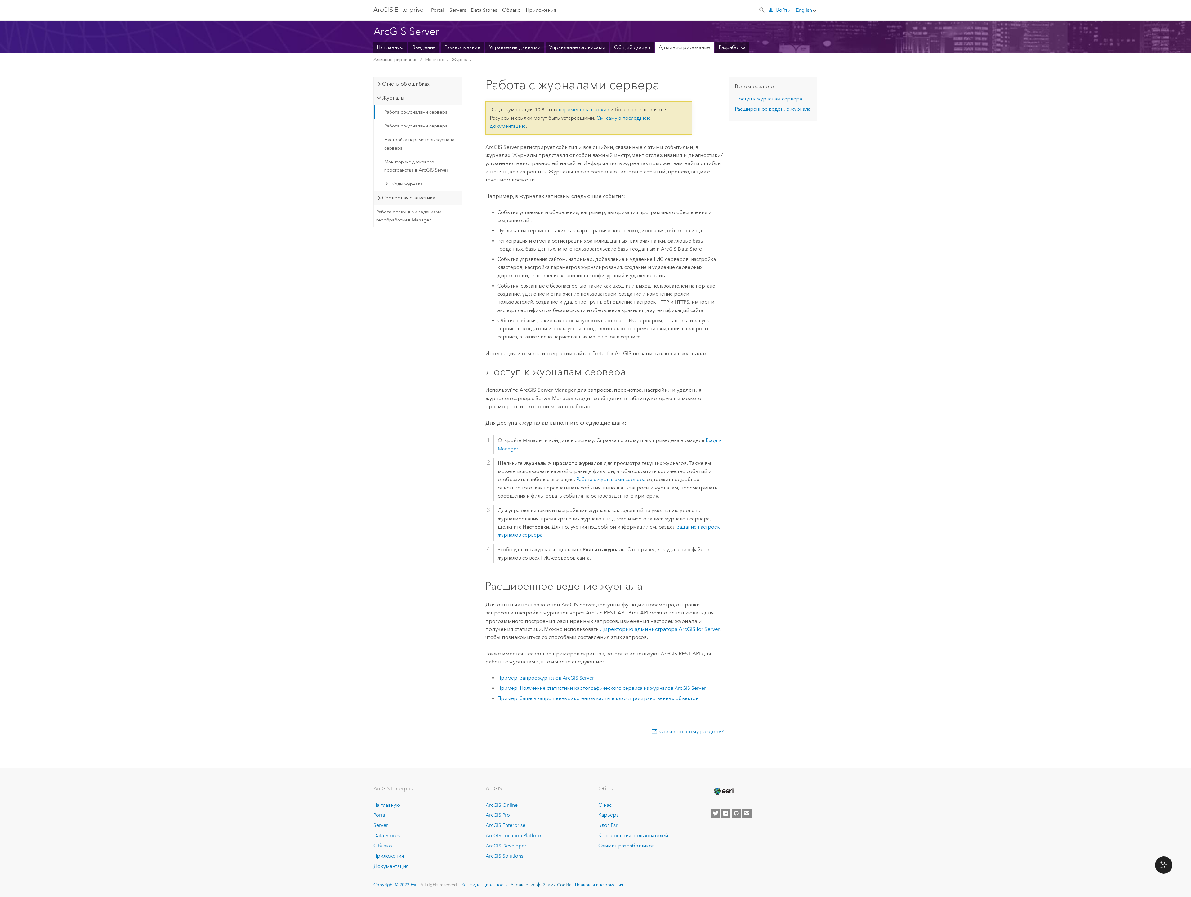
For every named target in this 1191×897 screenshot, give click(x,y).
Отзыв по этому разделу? (691, 731)
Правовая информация (599, 884)
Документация (390, 866)
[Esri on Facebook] (725, 813)
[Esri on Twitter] (715, 813)
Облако (511, 10)
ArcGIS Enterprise (505, 825)
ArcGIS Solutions (504, 856)
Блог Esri (608, 825)
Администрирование (684, 47)
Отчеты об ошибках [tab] (406, 84)
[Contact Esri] (747, 813)
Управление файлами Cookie (541, 884)
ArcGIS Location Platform (514, 835)
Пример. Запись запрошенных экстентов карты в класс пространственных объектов (597, 698)
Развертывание (462, 47)
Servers (457, 10)
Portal (437, 10)
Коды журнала (407, 184)
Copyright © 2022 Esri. (396, 884)
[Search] (762, 9)
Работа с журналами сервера (416, 112)
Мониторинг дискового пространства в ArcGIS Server (416, 166)
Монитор (434, 59)
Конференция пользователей (633, 835)
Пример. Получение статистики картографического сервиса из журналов (601, 688)
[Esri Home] (723, 791)
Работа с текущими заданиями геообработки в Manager (408, 216)
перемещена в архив (584, 110)
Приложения (541, 10)
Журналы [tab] (393, 98)
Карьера (608, 815)
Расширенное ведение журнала (772, 109)
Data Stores (484, 10)
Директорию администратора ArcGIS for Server (660, 629)
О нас (605, 805)
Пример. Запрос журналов (545, 678)
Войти (783, 10)
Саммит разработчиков (626, 846)
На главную (390, 47)
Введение (424, 47)
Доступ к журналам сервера (768, 99)
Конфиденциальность (484, 884)
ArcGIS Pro (498, 815)
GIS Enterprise (398, 9)
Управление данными (515, 47)
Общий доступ (632, 47)
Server (380, 825)
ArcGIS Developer (506, 846)
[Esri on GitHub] (736, 813)
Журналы (462, 59)
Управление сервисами (577, 47)
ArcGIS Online (502, 805)
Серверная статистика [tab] (408, 198)
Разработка (732, 47)
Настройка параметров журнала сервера (419, 143)
